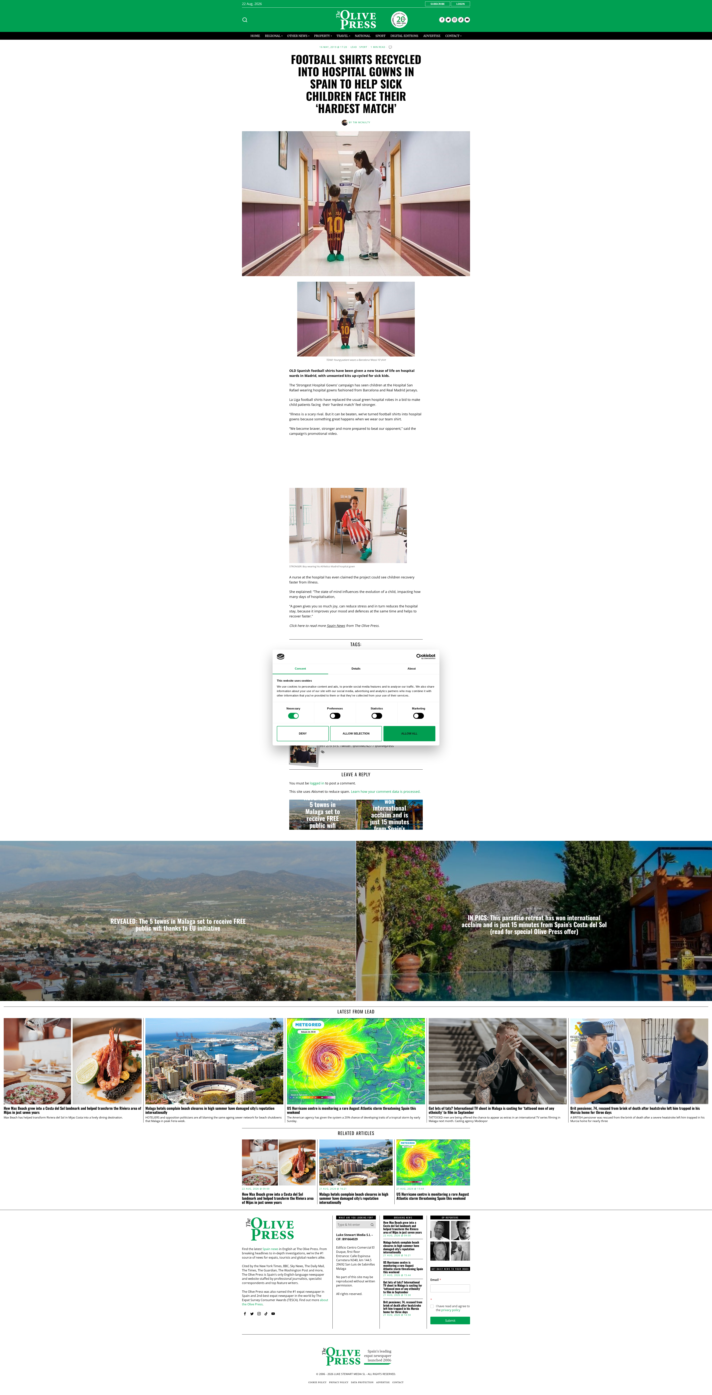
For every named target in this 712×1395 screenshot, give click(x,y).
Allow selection (356, 733)
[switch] (335, 716)
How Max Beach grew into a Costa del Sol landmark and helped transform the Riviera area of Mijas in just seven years (72, 1110)
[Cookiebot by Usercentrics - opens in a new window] (419, 656)
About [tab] (412, 668)
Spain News (336, 625)
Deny (303, 733)
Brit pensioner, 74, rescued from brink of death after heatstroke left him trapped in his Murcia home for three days (635, 1110)
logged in (317, 783)
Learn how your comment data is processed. (386, 791)
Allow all (409, 733)
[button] (372, 1224)
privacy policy (450, 1310)
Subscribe (438, 4)
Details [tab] (356, 668)
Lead (354, 47)
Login (460, 4)
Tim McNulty (361, 122)
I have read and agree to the (453, 1308)
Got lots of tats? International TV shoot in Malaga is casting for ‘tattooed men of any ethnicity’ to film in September (491, 1110)
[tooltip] (442, 20)
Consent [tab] (300, 668)
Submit (450, 1320)
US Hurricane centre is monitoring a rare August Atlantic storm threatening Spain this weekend (351, 1110)
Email (435, 1280)
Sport (363, 47)
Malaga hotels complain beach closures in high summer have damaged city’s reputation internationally (209, 1110)
